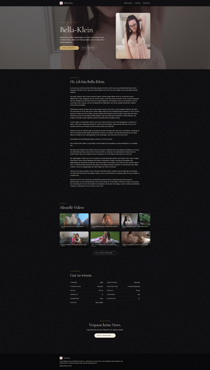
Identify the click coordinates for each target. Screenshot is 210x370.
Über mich (128, 3)
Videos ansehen (69, 48)
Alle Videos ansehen (105, 253)
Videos (138, 3)
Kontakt (146, 3)
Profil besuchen (105, 335)
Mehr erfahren (88, 48)
